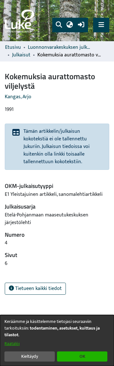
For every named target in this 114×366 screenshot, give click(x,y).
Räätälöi (12, 343)
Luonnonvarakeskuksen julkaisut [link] (59, 47)
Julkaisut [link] (21, 55)
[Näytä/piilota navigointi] (101, 25)
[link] (20, 20)
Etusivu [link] (13, 47)
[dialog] (57, 340)
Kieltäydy (29, 356)
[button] (59, 25)
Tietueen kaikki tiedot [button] (38, 288)
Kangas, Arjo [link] (18, 97)
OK (82, 356)
